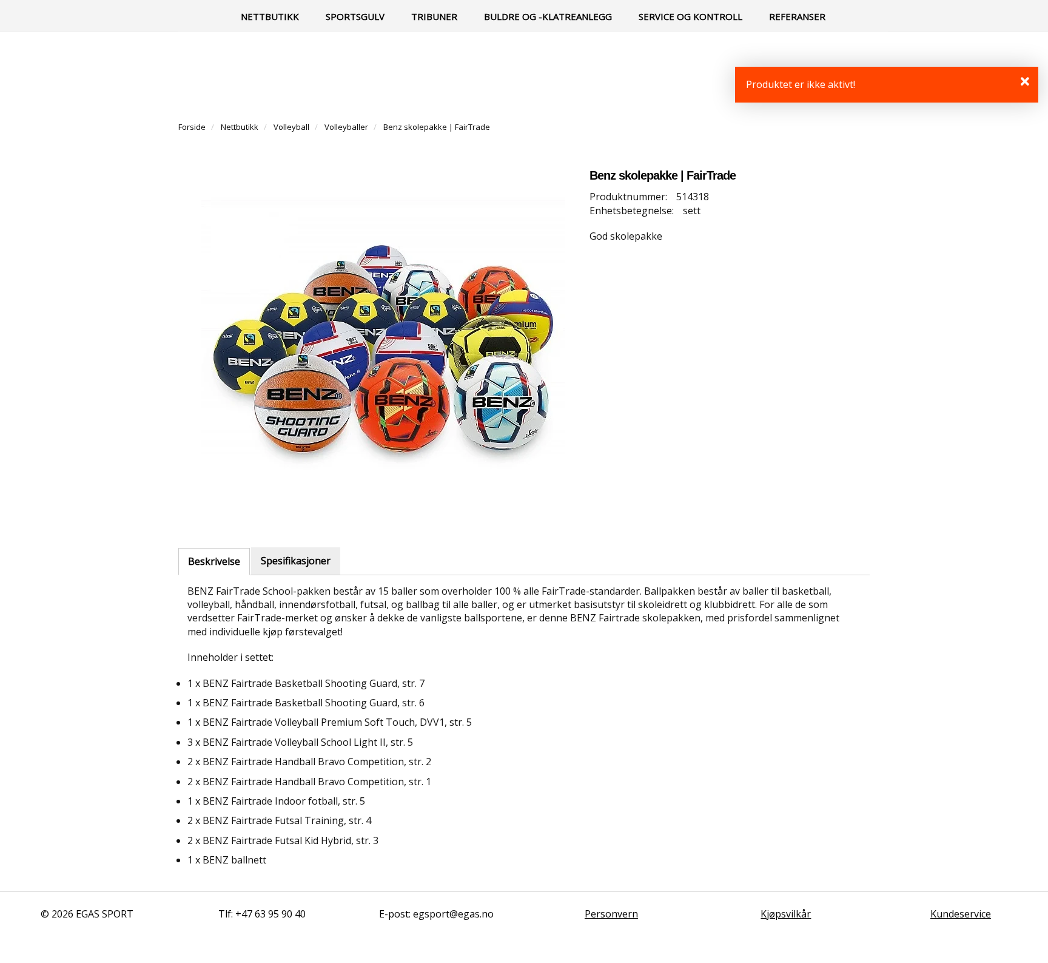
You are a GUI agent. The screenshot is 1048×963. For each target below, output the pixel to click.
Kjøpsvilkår (786, 914)
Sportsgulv (355, 16)
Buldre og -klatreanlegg (548, 16)
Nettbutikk (270, 16)
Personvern (611, 914)
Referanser (797, 16)
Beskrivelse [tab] (214, 561)
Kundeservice (960, 914)
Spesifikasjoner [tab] (296, 560)
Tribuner (434, 16)
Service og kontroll (690, 16)
